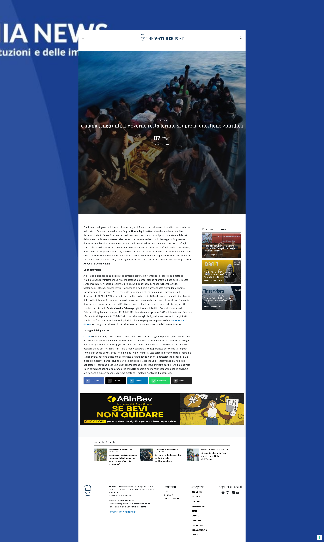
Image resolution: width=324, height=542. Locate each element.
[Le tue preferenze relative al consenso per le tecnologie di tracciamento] (319, 537)
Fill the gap (198, 525)
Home (166, 491)
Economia (197, 492)
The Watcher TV (171, 498)
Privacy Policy (115, 511)
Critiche (88, 336)
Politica (196, 496)
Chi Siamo (168, 495)
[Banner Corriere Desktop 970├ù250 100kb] (162, 409)
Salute (195, 516)
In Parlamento (199, 530)
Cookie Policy (129, 511)
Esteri (195, 511)
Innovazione (198, 506)
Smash (195, 535)
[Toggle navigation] (83, 38)
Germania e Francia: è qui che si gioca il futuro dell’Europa (213, 456)
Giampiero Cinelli (163, 144)
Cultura (196, 501)
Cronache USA (199, 539)
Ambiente (196, 520)
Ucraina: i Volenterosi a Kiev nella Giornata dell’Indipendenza (168, 458)
